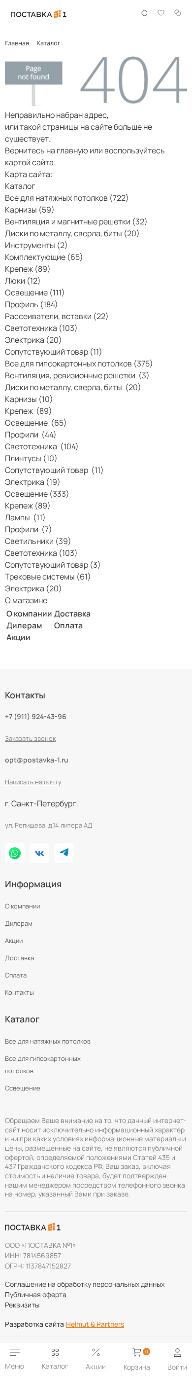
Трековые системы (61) (48, 576)
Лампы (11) (25, 517)
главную (72, 150)
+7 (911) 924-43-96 (35, 716)
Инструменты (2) (36, 245)
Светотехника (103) (41, 328)
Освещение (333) (37, 493)
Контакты (19, 992)
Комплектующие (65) (44, 257)
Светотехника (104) (42, 446)
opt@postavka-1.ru (36, 759)
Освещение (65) (36, 422)
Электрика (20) (33, 339)
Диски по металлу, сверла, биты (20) (72, 233)
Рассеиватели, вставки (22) (57, 316)
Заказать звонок (30, 738)
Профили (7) (28, 529)
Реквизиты (22, 1304)
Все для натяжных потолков (48, 1041)
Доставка (72, 613)
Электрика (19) (33, 481)
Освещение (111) (35, 292)
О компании (29, 613)
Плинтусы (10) (31, 458)
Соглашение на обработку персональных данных (84, 1284)
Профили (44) (31, 434)
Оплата (68, 625)
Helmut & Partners (95, 1324)
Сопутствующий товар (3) (53, 564)
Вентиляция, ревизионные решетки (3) (77, 375)
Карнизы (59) (30, 209)
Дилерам (24, 625)
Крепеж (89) (28, 268)
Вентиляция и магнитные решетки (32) (76, 221)
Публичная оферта (35, 1294)
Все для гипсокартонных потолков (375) (79, 363)
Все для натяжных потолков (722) (67, 197)
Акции (18, 637)
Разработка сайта (35, 1324)
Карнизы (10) (29, 399)
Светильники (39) (38, 541)
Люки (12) (23, 280)
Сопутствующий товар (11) (53, 351)
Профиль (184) (31, 304)
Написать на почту (33, 781)
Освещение (22, 1088)
